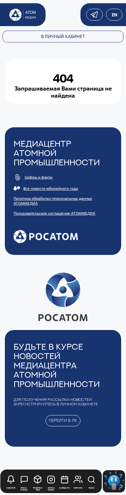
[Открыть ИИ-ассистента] (114, 481)
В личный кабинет (63, 36)
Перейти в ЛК (63, 420)
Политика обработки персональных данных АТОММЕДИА (53, 201)
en (114, 15)
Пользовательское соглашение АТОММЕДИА (54, 213)
